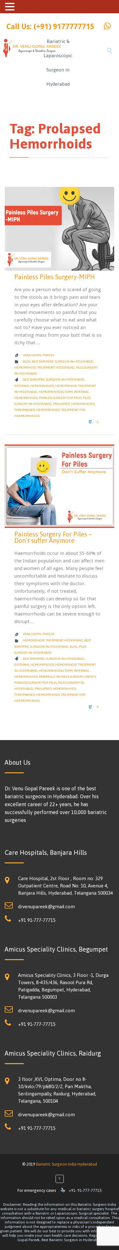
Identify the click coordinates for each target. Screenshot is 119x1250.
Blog (26, 361)
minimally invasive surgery (61, 676)
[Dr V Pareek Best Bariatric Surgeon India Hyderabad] (22, 62)
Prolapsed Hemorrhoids (74, 404)
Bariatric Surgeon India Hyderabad (66, 1164)
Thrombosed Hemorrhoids (37, 410)
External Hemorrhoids (34, 386)
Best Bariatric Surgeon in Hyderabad (62, 361)
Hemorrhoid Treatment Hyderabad (44, 367)
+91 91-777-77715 (37, 920)
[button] (11, 6)
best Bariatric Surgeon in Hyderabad (53, 379)
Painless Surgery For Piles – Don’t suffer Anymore (53, 537)
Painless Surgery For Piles (60, 398)
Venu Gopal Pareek (38, 355)
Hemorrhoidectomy (56, 392)
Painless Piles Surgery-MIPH (54, 276)
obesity (90, 676)
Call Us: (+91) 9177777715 (50, 26)
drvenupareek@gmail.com (46, 906)
